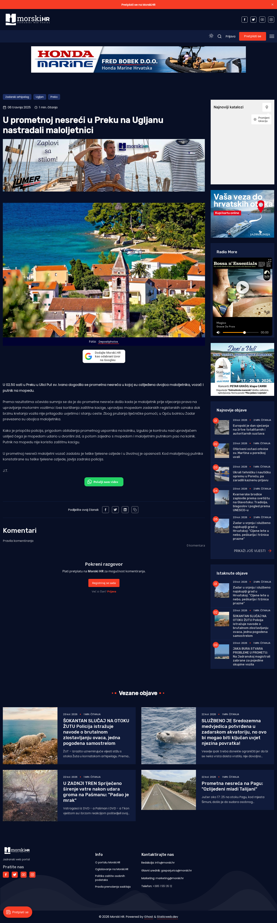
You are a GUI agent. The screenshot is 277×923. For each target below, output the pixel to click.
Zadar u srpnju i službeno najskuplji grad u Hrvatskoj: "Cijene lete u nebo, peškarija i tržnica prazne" (252, 531)
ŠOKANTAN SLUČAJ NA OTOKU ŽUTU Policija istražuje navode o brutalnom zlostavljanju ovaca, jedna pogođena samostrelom (96, 732)
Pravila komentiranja (18, 541)
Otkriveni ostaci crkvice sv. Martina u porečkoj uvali (250, 453)
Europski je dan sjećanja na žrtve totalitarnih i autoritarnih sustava (251, 429)
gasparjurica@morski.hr (176, 870)
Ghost (148, 917)
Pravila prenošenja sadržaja (113, 887)
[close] (272, 5)
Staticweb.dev (167, 917)
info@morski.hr (165, 862)
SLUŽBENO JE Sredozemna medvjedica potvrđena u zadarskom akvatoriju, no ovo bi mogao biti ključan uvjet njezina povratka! (234, 732)
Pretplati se (252, 36)
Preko (54, 97)
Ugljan (40, 97)
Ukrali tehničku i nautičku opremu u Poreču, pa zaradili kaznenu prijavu (252, 476)
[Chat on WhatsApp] (103, 481)
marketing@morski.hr (170, 878)
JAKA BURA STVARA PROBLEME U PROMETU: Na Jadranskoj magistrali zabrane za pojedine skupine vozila (251, 656)
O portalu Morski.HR (107, 862)
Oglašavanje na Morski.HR (111, 869)
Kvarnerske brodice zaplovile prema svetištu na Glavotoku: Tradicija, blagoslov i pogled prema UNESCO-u (251, 502)
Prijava (230, 36)
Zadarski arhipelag (17, 97)
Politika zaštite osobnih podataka (110, 878)
